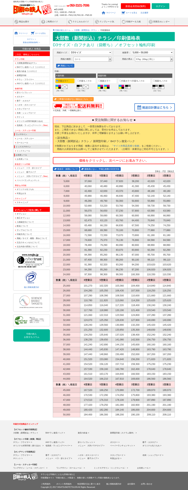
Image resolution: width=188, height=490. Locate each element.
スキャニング (22, 202)
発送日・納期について (67, 169)
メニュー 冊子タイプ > (88, 458)
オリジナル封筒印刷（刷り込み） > (28, 445)
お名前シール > (143, 468)
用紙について (67, 65)
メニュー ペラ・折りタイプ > (59, 458)
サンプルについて (24, 230)
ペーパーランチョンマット (28, 180)
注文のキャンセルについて (28, 242)
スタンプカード (23, 109)
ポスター (20, 97)
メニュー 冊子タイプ (26, 172)
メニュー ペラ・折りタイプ (29, 168)
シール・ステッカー (25, 138)
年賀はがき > (115, 458)
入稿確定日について (25, 222)
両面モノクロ (161, 81)
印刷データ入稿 (133, 21)
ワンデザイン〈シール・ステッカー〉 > (30, 468)
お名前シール (22, 159)
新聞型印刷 (21, 75)
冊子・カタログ (23, 101)
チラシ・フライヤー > (22, 442)
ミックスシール (23, 151)
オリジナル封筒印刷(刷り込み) (30, 121)
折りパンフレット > (86, 442)
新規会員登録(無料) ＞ (31, 42)
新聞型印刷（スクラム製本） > (123, 433)
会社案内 (131, 484)
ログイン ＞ (31, 39)
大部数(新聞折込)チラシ (27, 63)
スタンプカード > (117, 455)
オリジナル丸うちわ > (151, 445)
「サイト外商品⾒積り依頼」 (126, 146)
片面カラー (63, 81)
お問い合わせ (146, 484)
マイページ (111, 13)
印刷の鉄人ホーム (62, 30)
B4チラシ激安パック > (55, 433)
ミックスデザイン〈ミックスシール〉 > (111, 468)
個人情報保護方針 (31, 287)
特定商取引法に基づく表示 (88, 484)
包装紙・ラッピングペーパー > (59, 445)
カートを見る (131, 13)
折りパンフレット (24, 92)
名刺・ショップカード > (152, 455)
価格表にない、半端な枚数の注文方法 (101, 169)
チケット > (18, 458)
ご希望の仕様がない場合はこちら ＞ (74, 99)
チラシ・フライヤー (25, 79)
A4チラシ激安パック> (55, 442)
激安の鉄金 (27, 71)
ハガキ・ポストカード (26, 105)
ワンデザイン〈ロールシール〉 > (70, 468)
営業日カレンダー (161, 21)
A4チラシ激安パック (31, 83)
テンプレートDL (106, 21)
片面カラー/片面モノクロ (132, 81)
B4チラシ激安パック (31, 67)
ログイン (160, 6)
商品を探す (24, 21)
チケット (20, 117)
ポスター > (115, 442)
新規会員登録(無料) (135, 6)
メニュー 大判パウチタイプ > (91, 445)
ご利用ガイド (52, 21)
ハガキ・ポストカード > (88, 455)
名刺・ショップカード (26, 113)
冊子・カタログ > (150, 442)
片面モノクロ (85, 81)
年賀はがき (21, 193)
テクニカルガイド (81, 21)
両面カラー (105, 81)
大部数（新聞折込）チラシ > (25, 433)
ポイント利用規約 (64, 484)
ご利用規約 (45, 484)
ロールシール (22, 143)
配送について (22, 226)
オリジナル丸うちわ (25, 189)
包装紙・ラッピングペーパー (33, 125)
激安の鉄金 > (83, 433)
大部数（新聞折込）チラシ (85, 30)
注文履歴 (144, 13)
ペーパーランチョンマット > (122, 445)
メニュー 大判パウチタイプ (33, 176)
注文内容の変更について (27, 246)
